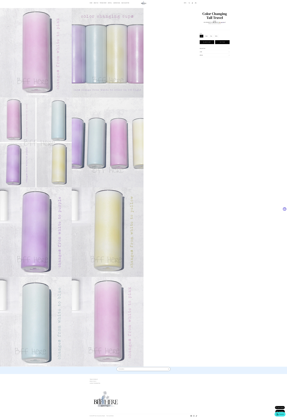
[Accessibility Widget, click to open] (284, 209)
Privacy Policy (93, 381)
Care (201, 51)
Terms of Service (94, 379)
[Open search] (189, 3)
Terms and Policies (110, 415)
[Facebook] (191, 416)
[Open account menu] (192, 3)
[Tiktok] (196, 416)
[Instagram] (194, 416)
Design (201, 55)
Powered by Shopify (101, 415)
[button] (215, 22)
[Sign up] (168, 369)
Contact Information (95, 383)
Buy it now (222, 42)
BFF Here (95, 415)
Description (202, 48)
